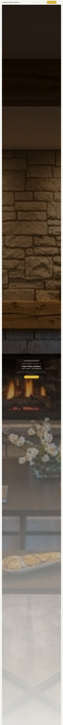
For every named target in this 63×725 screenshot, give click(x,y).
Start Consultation (51, 2)
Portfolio (42, 2)
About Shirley (37, 2)
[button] (11, 2)
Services (32, 2)
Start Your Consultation (31, 377)
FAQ (45, 2)
